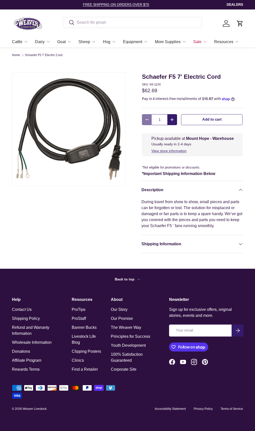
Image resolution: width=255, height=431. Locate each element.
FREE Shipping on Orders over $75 (116, 4)
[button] (240, 23)
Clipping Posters (86, 351)
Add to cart (212, 119)
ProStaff (79, 318)
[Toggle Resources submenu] (237, 42)
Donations (21, 351)
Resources (223, 42)
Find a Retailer (85, 369)
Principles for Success (130, 336)
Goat (61, 42)
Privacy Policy (203, 409)
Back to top (125, 279)
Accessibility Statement (170, 409)
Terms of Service (232, 409)
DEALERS (235, 4)
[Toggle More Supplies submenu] (184, 42)
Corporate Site (123, 369)
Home (16, 55)
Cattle (17, 42)
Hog (106, 42)
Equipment (132, 42)
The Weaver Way (126, 327)
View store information (169, 151)
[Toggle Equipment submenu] (146, 42)
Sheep (84, 42)
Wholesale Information (32, 342)
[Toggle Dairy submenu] (48, 42)
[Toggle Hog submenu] (114, 42)
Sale (197, 42)
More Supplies (168, 42)
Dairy (40, 42)
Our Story (119, 309)
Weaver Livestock (35, 409)
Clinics (78, 360)
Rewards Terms (26, 369)
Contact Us (22, 309)
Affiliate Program (26, 360)
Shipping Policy (26, 318)
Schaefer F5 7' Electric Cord (44, 55)
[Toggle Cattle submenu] (26, 42)
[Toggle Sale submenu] (205, 42)
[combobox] (132, 22)
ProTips (78, 309)
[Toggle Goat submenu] (69, 42)
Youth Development (128, 345)
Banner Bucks (84, 327)
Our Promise (122, 318)
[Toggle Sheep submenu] (94, 42)
